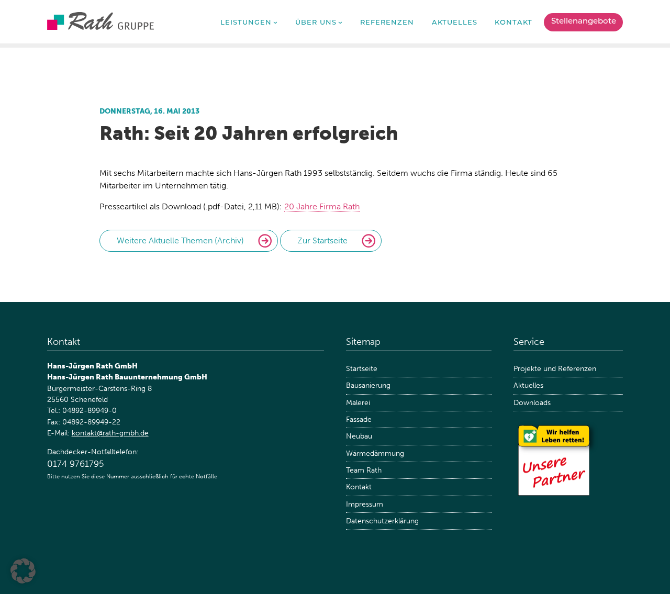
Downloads (532, 402)
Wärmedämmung (375, 453)
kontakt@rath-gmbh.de (110, 433)
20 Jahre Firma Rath (322, 206)
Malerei (358, 402)
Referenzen (387, 22)
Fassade (359, 419)
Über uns (316, 22)
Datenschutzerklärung (382, 521)
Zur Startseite (322, 240)
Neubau (359, 436)
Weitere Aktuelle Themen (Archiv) (180, 240)
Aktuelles (454, 22)
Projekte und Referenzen (554, 368)
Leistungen (246, 22)
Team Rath (364, 470)
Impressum (364, 504)
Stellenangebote (583, 22)
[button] (23, 571)
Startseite (361, 368)
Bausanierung (368, 385)
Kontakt (513, 22)
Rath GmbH (100, 21)
